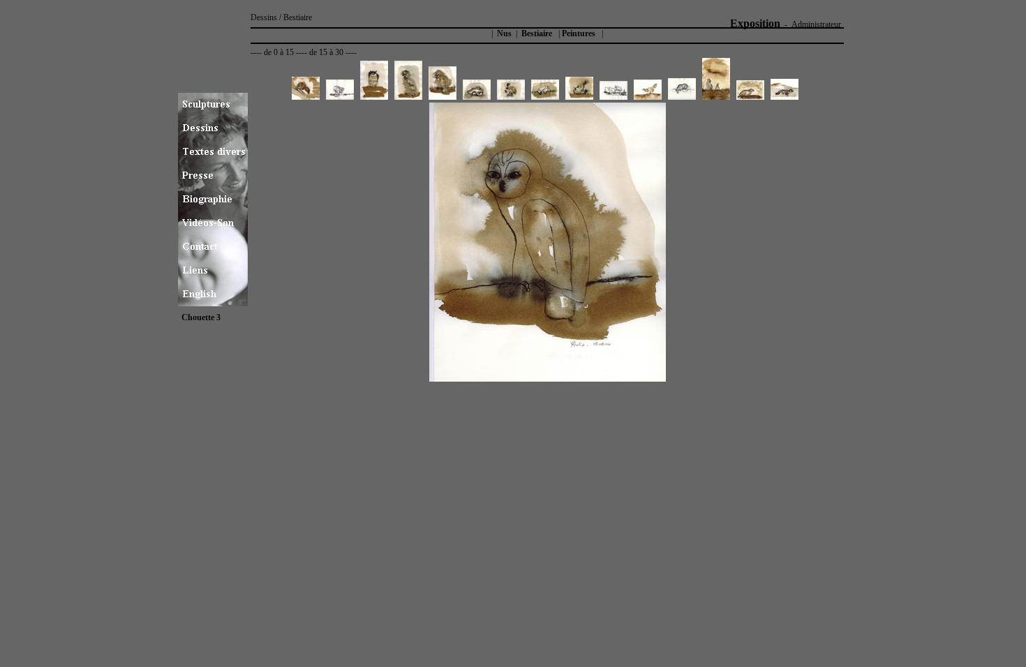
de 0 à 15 (279, 52)
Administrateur (816, 24)
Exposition (755, 23)
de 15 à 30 (326, 52)
